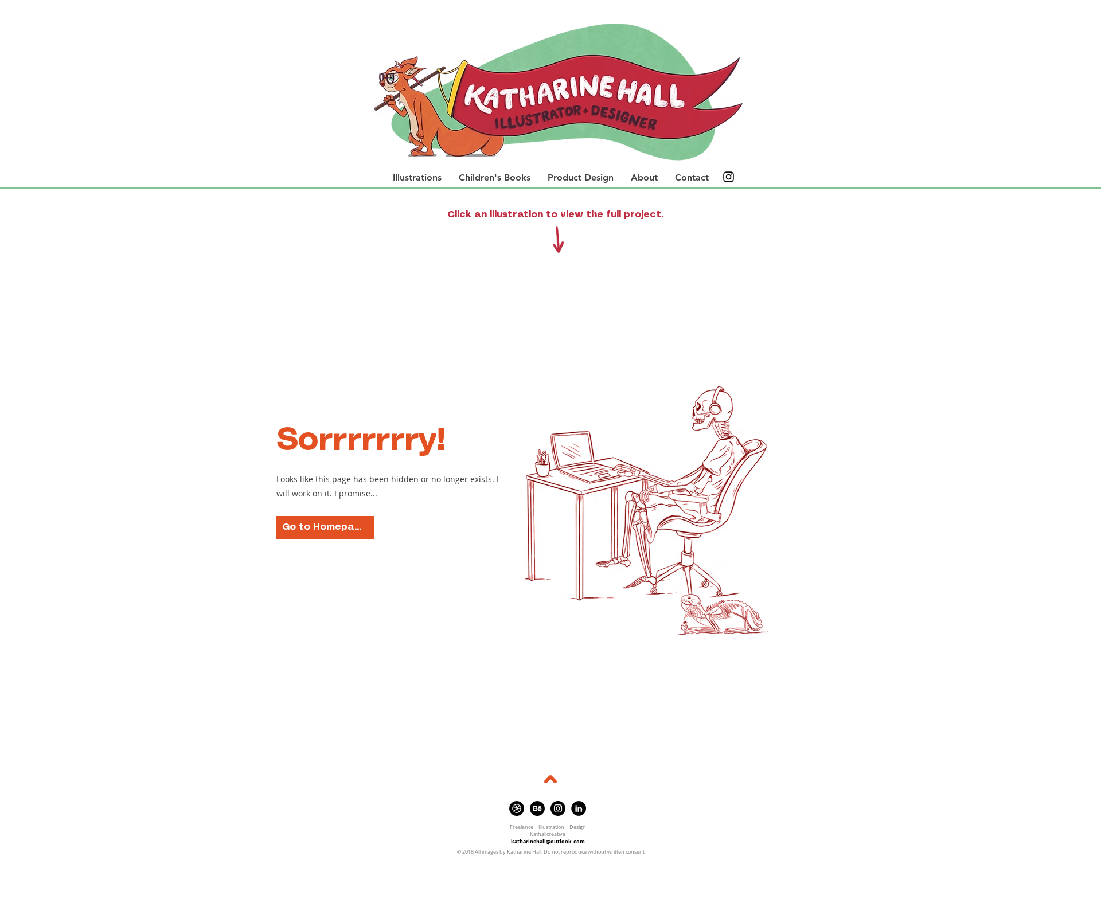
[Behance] (537, 808)
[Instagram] (728, 177)
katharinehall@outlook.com (548, 841)
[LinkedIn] (578, 808)
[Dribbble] (516, 808)
